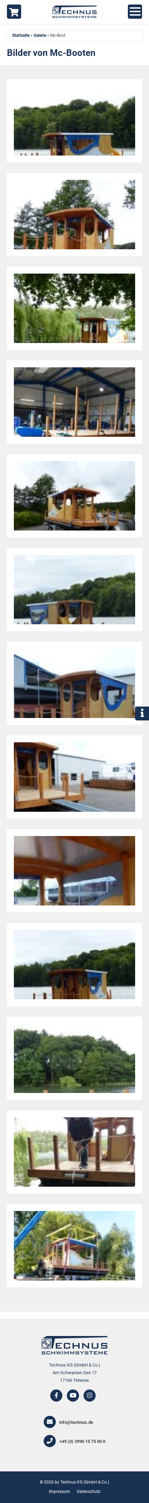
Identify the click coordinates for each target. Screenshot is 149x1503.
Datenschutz (88, 1491)
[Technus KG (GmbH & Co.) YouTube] (73, 1395)
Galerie (40, 35)
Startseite (20, 35)
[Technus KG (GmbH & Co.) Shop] (14, 12)
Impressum (59, 1491)
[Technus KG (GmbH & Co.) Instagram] (89, 1395)
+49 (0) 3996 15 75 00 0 (82, 1441)
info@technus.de (76, 1422)
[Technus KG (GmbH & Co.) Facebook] (56, 1395)
